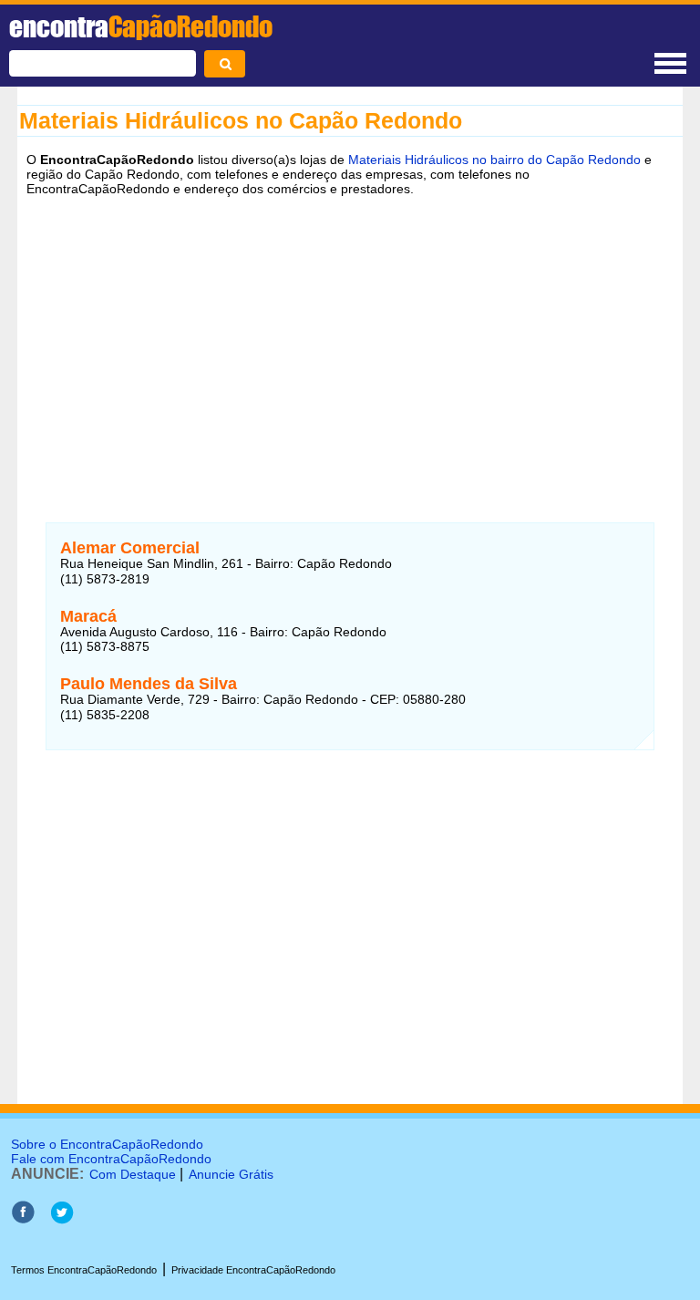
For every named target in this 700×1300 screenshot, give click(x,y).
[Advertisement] (350, 345)
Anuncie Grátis (231, 1174)
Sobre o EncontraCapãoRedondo (107, 1144)
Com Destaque (132, 1174)
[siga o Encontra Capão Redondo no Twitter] (61, 1219)
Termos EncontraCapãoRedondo (84, 1269)
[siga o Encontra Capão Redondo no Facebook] (22, 1219)
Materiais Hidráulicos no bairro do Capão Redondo (494, 159)
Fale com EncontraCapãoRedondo (111, 1158)
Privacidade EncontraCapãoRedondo (253, 1269)
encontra (141, 26)
